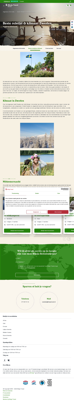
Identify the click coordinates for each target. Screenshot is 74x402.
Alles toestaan (58, 212)
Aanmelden (37, 275)
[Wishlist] (67, 6)
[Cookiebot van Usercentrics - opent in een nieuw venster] (62, 189)
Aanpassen (36, 212)
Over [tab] (58, 193)
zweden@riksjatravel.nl (49, 302)
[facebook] (4, 360)
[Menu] (4, 6)
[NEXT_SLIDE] (69, 239)
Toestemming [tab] (15, 193)
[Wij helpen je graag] (70, 1)
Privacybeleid (31, 268)
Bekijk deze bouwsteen (17, 230)
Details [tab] (37, 193)
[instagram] (8, 360)
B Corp (32, 373)
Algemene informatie (8, 12)
